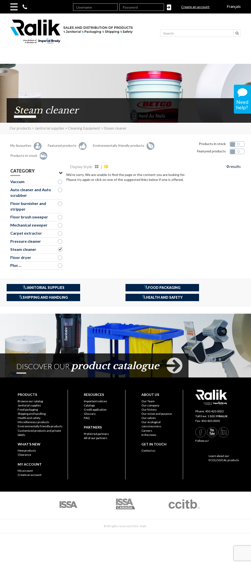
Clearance (24, 455)
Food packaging (28, 409)
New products (27, 450)
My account (25, 470)
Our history (149, 409)
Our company (150, 405)
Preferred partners (96, 434)
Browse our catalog (30, 401)
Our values (148, 418)
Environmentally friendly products (40, 426)
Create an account (195, 7)
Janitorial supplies (29, 405)
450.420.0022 (214, 411)
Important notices (95, 401)
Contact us (148, 450)
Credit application (95, 409)
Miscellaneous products (33, 422)
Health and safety (29, 418)
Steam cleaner (23, 249)
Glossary (90, 414)
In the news (148, 435)
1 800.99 (217, 416)
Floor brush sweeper (29, 217)
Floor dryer (20, 257)
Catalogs (89, 405)
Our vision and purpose (156, 414)
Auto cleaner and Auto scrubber (30, 192)
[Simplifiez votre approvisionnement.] (85, 34)
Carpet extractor (26, 233)
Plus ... (16, 265)
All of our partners (95, 438)
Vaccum (17, 181)
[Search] (237, 33)
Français (234, 6)
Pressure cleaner (25, 241)
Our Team (148, 401)
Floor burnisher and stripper (28, 206)
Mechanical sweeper (29, 225)
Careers (146, 430)
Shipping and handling (32, 414)
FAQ (87, 418)
